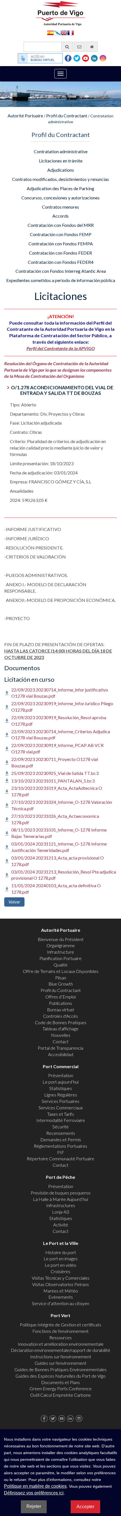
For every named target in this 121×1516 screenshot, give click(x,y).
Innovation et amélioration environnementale (61, 1344)
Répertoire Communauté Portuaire (60, 1158)
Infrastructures (60, 1205)
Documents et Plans (60, 1382)
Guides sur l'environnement (60, 1363)
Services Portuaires (60, 1101)
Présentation (60, 1075)
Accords (60, 215)
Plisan (60, 977)
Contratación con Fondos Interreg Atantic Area (60, 271)
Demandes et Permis (60, 1139)
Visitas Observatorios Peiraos (60, 1284)
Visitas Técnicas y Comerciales (60, 1277)
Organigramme (60, 945)
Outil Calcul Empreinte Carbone (60, 1395)
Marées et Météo (60, 1290)
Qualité (60, 964)
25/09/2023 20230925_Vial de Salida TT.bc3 (54, 773)
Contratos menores (60, 206)
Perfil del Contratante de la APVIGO (60, 348)
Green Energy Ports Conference (61, 1388)
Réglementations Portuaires (60, 1146)
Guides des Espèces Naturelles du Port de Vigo (60, 1375)
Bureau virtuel (60, 1009)
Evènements (60, 1297)
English (63, 32)
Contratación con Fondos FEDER (60, 252)
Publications (60, 1003)
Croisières (60, 1271)
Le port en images (61, 1258)
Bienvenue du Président (61, 939)
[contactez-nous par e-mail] (79, 47)
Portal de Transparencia (60, 1048)
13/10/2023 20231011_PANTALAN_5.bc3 (53, 780)
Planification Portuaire (60, 958)
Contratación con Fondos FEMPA (60, 243)
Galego (57, 32)
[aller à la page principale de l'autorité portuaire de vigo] (60, 12)
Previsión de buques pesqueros (61, 1192)
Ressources (60, 1337)
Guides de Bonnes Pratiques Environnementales (60, 1369)
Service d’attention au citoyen (60, 1303)
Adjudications (60, 170)
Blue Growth (60, 983)
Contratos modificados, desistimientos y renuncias (60, 179)
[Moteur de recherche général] (67, 47)
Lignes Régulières (60, 1094)
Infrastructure (60, 951)
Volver (14, 901)
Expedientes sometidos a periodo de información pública (60, 280)
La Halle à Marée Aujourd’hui (60, 1199)
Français (70, 32)
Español (50, 32)
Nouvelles (60, 1035)
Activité (60, 1224)
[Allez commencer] (92, 47)
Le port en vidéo (60, 1265)
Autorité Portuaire (25, 115)
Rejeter (33, 1506)
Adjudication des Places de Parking (60, 188)
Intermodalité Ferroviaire (60, 1120)
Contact (60, 1041)
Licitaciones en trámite (60, 160)
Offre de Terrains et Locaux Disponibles (60, 971)
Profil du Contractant (66, 115)
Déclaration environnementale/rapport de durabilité (60, 1350)
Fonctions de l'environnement (60, 1331)
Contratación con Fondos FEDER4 (60, 262)
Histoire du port (60, 1252)
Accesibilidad (60, 1054)
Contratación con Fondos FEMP (60, 234)
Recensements (60, 1133)
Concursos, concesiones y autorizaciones (60, 197)
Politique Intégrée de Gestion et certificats (60, 1324)
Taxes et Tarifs (60, 1114)
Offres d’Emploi (60, 996)
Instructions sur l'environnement (60, 1356)
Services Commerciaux (61, 1107)
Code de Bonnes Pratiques (60, 1022)
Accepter (85, 1506)
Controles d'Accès (60, 1016)
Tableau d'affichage (60, 1028)
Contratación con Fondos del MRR (61, 225)
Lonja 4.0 (60, 1211)
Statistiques (60, 1088)
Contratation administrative (61, 151)
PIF (60, 1152)
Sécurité (60, 1126)
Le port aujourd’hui (60, 1081)
